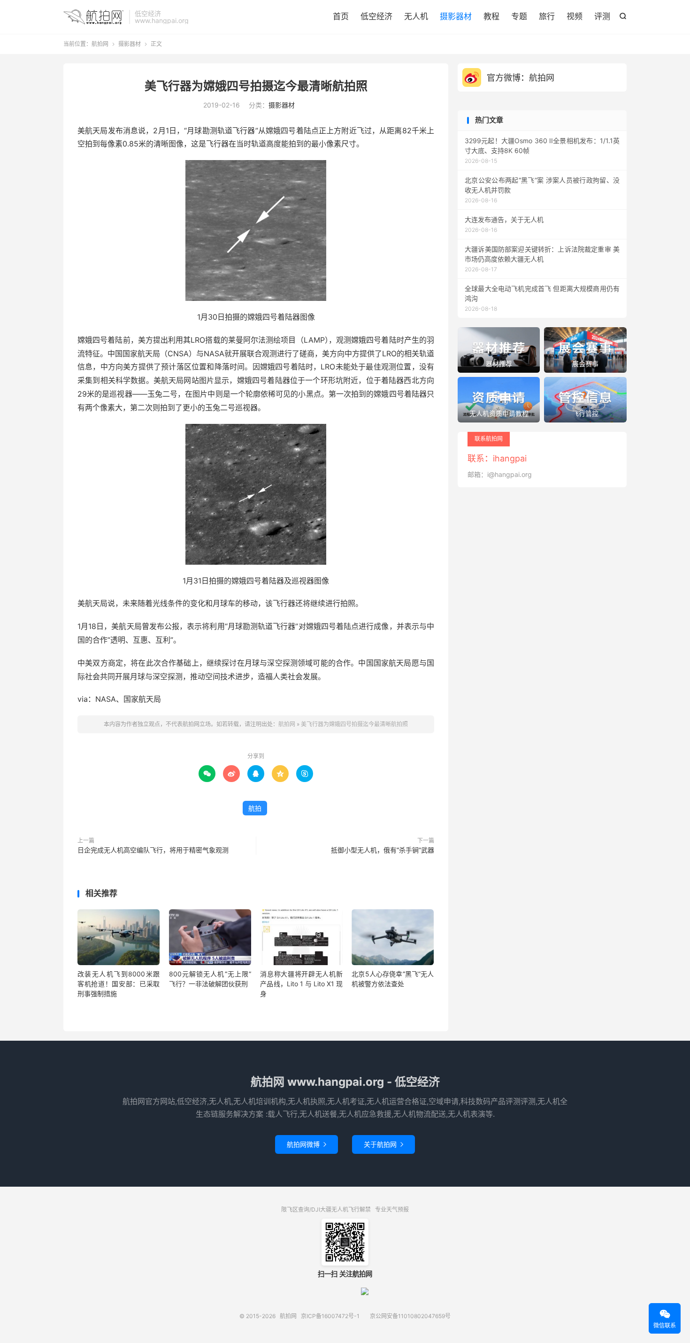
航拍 (254, 808)
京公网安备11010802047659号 (410, 1316)
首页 (341, 16)
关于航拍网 (383, 1144)
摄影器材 (456, 16)
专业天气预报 (392, 1209)
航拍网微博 (306, 1144)
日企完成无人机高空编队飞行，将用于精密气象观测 (153, 850)
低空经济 (376, 16)
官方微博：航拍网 (520, 78)
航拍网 (93, 16)
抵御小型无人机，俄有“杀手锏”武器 (382, 850)
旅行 (547, 16)
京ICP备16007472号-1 (330, 1316)
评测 (602, 16)
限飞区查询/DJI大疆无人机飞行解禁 (326, 1209)
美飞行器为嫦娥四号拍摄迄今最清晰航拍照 (256, 86)
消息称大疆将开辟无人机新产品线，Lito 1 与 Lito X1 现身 (301, 984)
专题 (519, 16)
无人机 (416, 16)
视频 (575, 16)
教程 (491, 16)
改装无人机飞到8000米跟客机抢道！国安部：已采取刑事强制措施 (118, 984)
